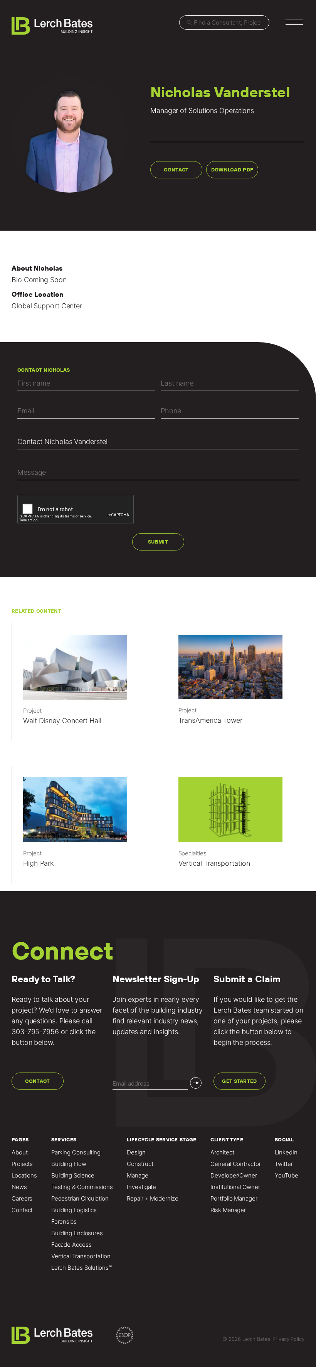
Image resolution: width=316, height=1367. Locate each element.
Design (136, 1152)
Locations (24, 1175)
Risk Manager (228, 1210)
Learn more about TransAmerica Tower (236, 685)
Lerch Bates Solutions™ (81, 1267)
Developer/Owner (233, 1175)
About (20, 1152)
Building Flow (68, 1164)
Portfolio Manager (233, 1198)
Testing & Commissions (82, 1187)
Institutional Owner (235, 1187)
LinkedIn (286, 1152)
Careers (22, 1198)
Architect (222, 1152)
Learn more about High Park (81, 828)
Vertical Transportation (81, 1256)
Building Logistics (74, 1210)
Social (284, 1139)
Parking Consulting (76, 1152)
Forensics (64, 1221)
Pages (20, 1139)
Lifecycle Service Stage (161, 1139)
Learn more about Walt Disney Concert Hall (81, 685)
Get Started (239, 1081)
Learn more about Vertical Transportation (236, 828)
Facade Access (71, 1244)
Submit (158, 542)
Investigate (141, 1187)
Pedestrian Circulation (80, 1198)
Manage (137, 1175)
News (19, 1187)
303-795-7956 (35, 1032)
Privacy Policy (288, 1339)
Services (64, 1139)
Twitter (283, 1164)
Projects (22, 1164)
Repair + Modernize (152, 1198)
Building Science (73, 1175)
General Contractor (235, 1164)
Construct (140, 1164)
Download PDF (232, 170)
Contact (176, 170)
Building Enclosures (77, 1233)
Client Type (226, 1139)
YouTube (286, 1175)
